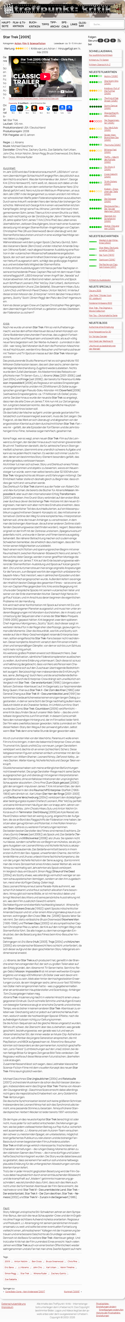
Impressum (7, 1307)
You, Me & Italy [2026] (111, 129)
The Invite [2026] (112, 144)
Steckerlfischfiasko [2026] (111, 114)
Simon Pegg (10, 1273)
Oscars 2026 (95, 290)
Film (24, 43)
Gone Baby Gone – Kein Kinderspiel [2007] (25, 1291)
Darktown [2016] (107, 259)
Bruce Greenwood (54, 1261)
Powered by (13, 103)
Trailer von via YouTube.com (34, 98)
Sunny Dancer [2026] (111, 107)
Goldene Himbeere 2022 (100, 303)
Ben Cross (37, 1261)
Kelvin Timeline (67, 1267)
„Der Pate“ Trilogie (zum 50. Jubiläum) (100, 297)
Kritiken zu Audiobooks (100, 279)
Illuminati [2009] (72, 1291)
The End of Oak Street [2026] (111, 99)
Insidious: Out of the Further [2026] (112, 91)
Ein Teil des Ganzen (98, 336)
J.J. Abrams (23, 1267)
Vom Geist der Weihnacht (101, 341)
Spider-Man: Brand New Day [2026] (111, 137)
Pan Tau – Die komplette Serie (103, 315)
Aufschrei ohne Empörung (101, 326)
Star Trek (24, 1273)
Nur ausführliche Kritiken (100, 55)
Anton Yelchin (20, 1261)
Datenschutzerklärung (14, 1303)
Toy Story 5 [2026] (109, 168)
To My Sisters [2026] (110, 182)
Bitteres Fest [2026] (110, 151)
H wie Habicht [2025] (111, 175)
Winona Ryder (40, 1273)
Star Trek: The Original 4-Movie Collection (100, 309)
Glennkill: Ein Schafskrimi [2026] (110, 218)
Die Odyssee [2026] (110, 200)
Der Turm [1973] (106, 254)
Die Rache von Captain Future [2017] (108, 265)
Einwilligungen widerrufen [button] (111, 1309)
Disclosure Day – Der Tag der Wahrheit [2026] (112, 209)
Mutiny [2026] (111, 76)
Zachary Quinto (58, 1273)
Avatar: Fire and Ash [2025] (111, 227)
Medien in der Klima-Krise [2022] (108, 241)
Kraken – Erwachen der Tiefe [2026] (111, 191)
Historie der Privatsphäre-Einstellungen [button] (108, 1314)
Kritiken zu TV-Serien (99, 59)
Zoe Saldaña (11, 1279)
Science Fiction (38, 43)
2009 (7, 1261)
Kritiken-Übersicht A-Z (99, 64)
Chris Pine (72, 1261)
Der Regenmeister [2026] (112, 121)
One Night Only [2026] (111, 82)
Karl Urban (51, 1267)
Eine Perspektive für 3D (100, 331)
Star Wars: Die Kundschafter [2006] (109, 249)
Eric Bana (9, 1267)
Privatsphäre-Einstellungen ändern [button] (106, 1305)
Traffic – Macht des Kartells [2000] (111, 159)
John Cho (37, 1267)
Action (18, 43)
